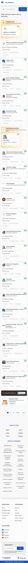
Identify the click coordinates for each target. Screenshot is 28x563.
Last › (23, 412)
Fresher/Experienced (13, 52)
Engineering (20, 456)
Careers (4, 518)
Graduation (5, 54)
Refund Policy (18, 520)
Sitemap (17, 513)
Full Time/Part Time (7, 70)
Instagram (6, 535)
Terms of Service (19, 518)
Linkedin (6, 532)
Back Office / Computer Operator (7, 457)
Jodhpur (20, 433)
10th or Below (6, 72)
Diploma (22, 241)
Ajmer (7, 430)
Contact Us (5, 515)
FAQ (16, 510)
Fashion (20, 469)
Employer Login (5, 513)
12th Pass (23, 161)
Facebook (6, 529)
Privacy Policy (18, 515)
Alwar (20, 430)
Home (3, 508)
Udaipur (20, 436)
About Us (17, 508)
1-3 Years (11, 89)
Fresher (10, 178)
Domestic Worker (7, 491)
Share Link (12, 403)
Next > (18, 412)
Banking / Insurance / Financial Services (7, 464)
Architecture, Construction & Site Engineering (7, 450)
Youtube (6, 537)
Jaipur (7, 433)
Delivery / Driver (7, 487)
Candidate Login (6, 510)
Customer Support (7, 479)
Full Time (5, 52)
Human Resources (20, 483)
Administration (7, 445)
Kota (7, 436)
